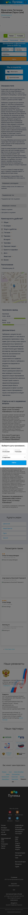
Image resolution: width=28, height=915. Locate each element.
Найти (14, 462)
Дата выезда (17, 450)
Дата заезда (4, 450)
